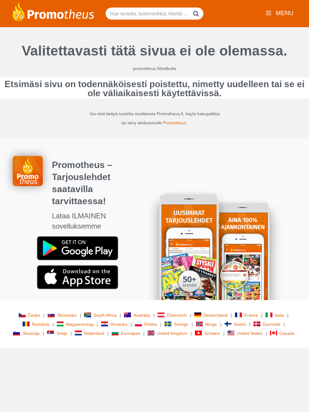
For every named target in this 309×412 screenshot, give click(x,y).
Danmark (271, 324)
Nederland (94, 333)
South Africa (105, 315)
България (130, 333)
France (251, 315)
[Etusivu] (53, 11)
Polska (150, 324)
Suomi (240, 324)
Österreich (177, 315)
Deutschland (216, 315)
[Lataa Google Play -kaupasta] (77, 248)
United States (250, 333)
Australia (141, 315)
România (40, 324)
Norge (211, 324)
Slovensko (67, 315)
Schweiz (212, 333)
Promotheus (174, 122)
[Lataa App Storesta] (77, 276)
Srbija (61, 333)
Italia (279, 315)
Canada (287, 333)
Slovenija (31, 333)
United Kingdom (172, 333)
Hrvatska (118, 324)
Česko (34, 315)
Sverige (181, 324)
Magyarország (80, 324)
